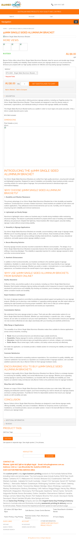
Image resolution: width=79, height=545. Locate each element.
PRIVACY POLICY (46, 525)
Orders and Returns (28, 527)
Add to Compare (21, 90)
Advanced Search (9, 529)
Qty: (18, 84)
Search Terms (7, 527)
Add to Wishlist (10, 90)
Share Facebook (35, 89)
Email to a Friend (31, 89)
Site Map (6, 524)
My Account (26, 524)
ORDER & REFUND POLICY (49, 523)
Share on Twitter (39, 89)
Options (7, 69)
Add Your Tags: (8, 432)
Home (5, 28)
